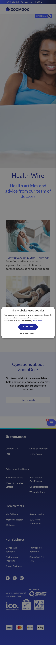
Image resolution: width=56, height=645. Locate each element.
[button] (28, 333)
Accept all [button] (28, 327)
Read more (37, 320)
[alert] (28, 322)
